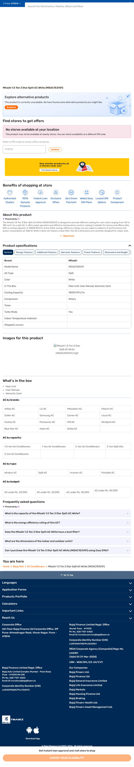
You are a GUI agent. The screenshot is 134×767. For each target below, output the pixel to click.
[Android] (29, 730)
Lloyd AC (106, 415)
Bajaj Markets (77, 689)
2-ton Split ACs (115, 446)
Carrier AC (72, 415)
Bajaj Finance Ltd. (79, 676)
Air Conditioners (35, 566)
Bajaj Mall (18, 566)
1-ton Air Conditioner (53, 446)
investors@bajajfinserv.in (23, 681)
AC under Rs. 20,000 (15, 492)
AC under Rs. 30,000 (77, 492)
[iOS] (36, 730)
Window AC (10, 472)
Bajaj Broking (77, 698)
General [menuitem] (8, 252)
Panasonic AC (47, 422)
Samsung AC (47, 415)
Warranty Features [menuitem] (70, 252)
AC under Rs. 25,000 (48, 492)
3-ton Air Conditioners (16, 454)
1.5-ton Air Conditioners (17, 446)
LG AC (43, 408)
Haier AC (44, 428)
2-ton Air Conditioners (87, 446)
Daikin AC (9, 415)
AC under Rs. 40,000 (106, 490)
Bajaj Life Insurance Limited (85, 685)
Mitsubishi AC (74, 408)
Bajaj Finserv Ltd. (79, 672)
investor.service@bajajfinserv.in (94, 634)
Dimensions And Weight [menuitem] (116, 252)
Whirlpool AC (108, 422)
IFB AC (71, 422)
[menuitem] (13, 3)
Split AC (42, 472)
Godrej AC (10, 422)
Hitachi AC (107, 408)
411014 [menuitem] (14, 3)
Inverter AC (76, 472)
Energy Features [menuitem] (24, 252)
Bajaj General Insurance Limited (88, 680)
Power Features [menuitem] (92, 252)
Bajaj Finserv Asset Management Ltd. (91, 707)
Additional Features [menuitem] (47, 252)
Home (6, 566)
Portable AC (107, 472)
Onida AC (72, 428)
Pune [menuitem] (7, 3)
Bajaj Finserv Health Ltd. (83, 702)
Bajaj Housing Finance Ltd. (84, 693)
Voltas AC (9, 408)
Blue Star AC (11, 428)
